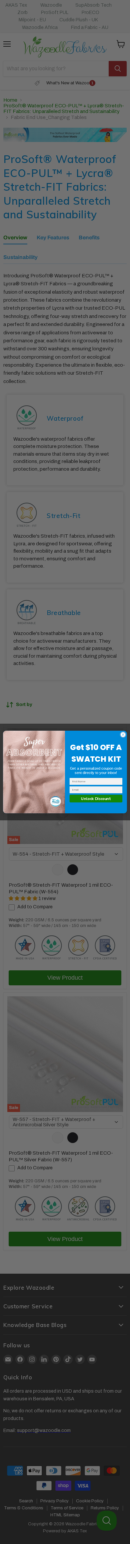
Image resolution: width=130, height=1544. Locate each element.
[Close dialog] (123, 734)
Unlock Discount (96, 798)
